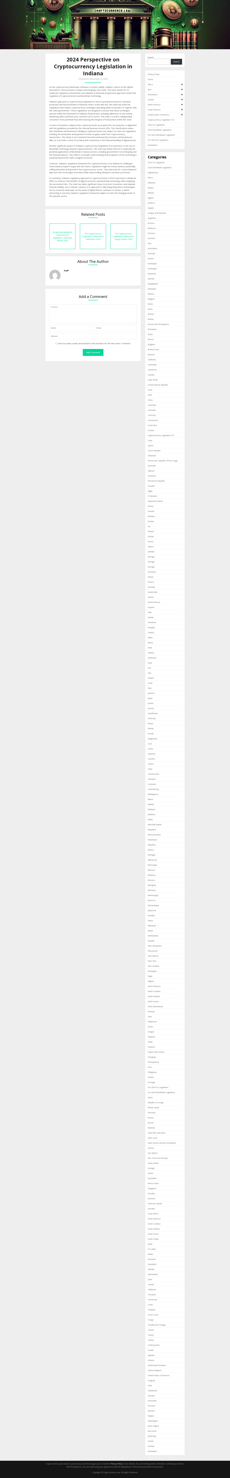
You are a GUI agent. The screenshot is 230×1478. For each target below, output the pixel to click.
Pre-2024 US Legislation (158, 140)
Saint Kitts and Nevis (156, 1133)
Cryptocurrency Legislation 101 (161, 120)
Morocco (152, 900)
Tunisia (151, 1330)
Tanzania (152, 1294)
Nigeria (151, 981)
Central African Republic (158, 385)
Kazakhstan (153, 713)
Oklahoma (152, 1021)
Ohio (150, 1016)
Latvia (150, 748)
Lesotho (151, 759)
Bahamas (152, 273)
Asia (149, 89)
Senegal (151, 1168)
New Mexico (153, 956)
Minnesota (152, 860)
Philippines (152, 1072)
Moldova (151, 875)
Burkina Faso (153, 349)
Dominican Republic (156, 481)
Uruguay (151, 1380)
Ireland (151, 678)
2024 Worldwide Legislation (159, 130)
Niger (150, 976)
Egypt (150, 491)
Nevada (151, 940)
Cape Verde (153, 380)
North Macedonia (155, 1006)
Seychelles (152, 1178)
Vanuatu (151, 1395)
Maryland (152, 829)
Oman (150, 1026)
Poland (151, 1077)
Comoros (152, 415)
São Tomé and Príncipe (158, 1158)
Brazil (150, 334)
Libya (150, 769)
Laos (150, 743)
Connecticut (153, 420)
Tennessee (152, 1299)
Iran (149, 668)
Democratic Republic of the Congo (163, 460)
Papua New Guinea (156, 1052)
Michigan (151, 855)
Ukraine (151, 1360)
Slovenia (151, 1198)
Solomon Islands (155, 1203)
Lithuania (152, 779)
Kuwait (151, 733)
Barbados (152, 289)
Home (150, 79)
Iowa (150, 663)
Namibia (151, 915)
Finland (151, 531)
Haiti (150, 612)
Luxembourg (153, 789)
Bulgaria (151, 344)
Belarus (151, 294)
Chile (150, 395)
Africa (150, 84)
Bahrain (151, 278)
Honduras (152, 622)
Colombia (152, 405)
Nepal (150, 930)
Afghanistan (153, 172)
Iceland (151, 632)
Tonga (150, 1320)
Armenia (151, 233)
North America (154, 104)
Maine (150, 799)
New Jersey (152, 951)
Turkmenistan (154, 1345)
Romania (151, 1112)
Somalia (151, 1208)
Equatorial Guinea (155, 501)
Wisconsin (152, 1431)
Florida (151, 536)
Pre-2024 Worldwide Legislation (161, 135)
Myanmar (152, 910)
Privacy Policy (153, 74)
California (152, 359)
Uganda (151, 1355)
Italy (149, 688)
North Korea (153, 1001)
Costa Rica (152, 425)
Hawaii (150, 617)
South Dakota (154, 1229)
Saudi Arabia (153, 1163)
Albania (151, 193)
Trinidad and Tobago (157, 1325)
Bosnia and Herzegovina (158, 324)
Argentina (152, 218)
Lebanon (151, 753)
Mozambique (153, 905)
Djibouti (151, 470)
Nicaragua (152, 971)
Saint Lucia (152, 1138)
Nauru (150, 920)
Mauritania (152, 839)
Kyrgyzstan (152, 738)
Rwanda (151, 1127)
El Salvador (152, 496)
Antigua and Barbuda (157, 213)
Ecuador (151, 486)
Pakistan (151, 1037)
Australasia (152, 94)
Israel (150, 683)
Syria (150, 1279)
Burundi (151, 354)
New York (152, 961)
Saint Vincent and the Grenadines (162, 1143)
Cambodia (152, 364)
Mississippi (152, 865)
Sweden (151, 1269)
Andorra (151, 203)
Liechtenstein (153, 774)
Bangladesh (153, 283)
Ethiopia (151, 516)
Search (151, 57)
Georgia (151, 556)
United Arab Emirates (157, 1365)
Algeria (151, 198)
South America (154, 109)
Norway (151, 1011)
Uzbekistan (152, 1390)
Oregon (151, 1031)
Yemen (151, 1441)
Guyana (151, 607)
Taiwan (151, 1284)
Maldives (151, 814)
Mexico (151, 850)
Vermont (151, 1405)
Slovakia (151, 1193)
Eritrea (150, 506)
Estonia (151, 511)
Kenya (150, 723)
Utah (150, 1385)
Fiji (149, 526)
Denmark (152, 465)
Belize (150, 304)
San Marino (153, 1153)
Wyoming (152, 1436)
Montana (152, 890)
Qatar (150, 1097)
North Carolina (154, 991)
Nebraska (152, 925)
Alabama (151, 182)
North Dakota (154, 996)
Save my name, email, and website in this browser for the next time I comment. (94, 343)
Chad (150, 390)
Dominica (152, 476)
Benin (150, 309)
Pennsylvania (153, 1062)
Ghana (150, 577)
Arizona (151, 223)
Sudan (150, 1254)
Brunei (150, 339)
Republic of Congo (156, 1102)
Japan (150, 698)
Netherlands (153, 935)
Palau (150, 1042)
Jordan (150, 703)
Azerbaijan (152, 263)
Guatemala (152, 592)
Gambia (151, 551)
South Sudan (153, 1239)
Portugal (151, 1082)
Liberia (150, 764)
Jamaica (151, 693)
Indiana (151, 652)
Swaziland (152, 1264)
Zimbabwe (152, 1451)
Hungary (151, 627)
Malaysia (151, 809)
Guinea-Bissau (154, 602)
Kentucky (152, 718)
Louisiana (152, 784)
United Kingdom (155, 1370)
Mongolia (152, 885)
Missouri (151, 870)
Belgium (151, 299)
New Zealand (153, 966)
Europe (151, 99)
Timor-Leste (153, 1314)
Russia (150, 1117)
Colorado (152, 410)
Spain (150, 1244)
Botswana (152, 329)
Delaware (152, 455)
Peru (150, 1067)
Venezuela (152, 1400)
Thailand (151, 1309)
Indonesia (152, 657)
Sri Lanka (152, 1249)
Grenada (151, 587)
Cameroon (152, 369)
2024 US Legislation (156, 125)
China (150, 400)
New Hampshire (155, 946)
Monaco (151, 880)
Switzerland (153, 1274)
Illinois (150, 642)
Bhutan (151, 314)
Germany (152, 572)
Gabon (150, 546)
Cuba (150, 440)
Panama (151, 1047)
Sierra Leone (153, 1183)
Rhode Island (153, 1107)
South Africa (153, 1213)
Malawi (151, 804)
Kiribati (151, 728)
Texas (150, 1304)
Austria (151, 258)
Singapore (152, 1188)
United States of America (158, 114)
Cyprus (151, 445)
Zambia (151, 1446)
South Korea (153, 1234)
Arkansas (152, 228)
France (151, 541)
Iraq (149, 673)
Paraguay (152, 1057)
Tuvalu (150, 1350)
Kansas (151, 708)
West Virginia (153, 1426)
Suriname (152, 1259)
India (150, 647)
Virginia (151, 1416)
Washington (153, 1421)
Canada (151, 374)
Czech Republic (154, 450)
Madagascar (153, 794)
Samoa (151, 1148)
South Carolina (154, 1224)
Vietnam (151, 1411)
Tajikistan (152, 1289)
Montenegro (153, 895)
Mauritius (152, 844)
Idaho (150, 637)
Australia (151, 253)
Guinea (151, 597)
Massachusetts (154, 834)
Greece (151, 582)
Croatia (151, 430)
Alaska (150, 187)
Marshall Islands (155, 824)
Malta (150, 819)
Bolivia (150, 319)
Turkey (151, 1335)
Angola (151, 208)
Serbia (150, 1173)
